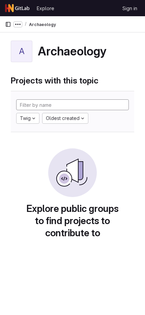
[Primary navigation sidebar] (8, 24)
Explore (45, 8)
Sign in (129, 8)
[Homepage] (17, 8)
